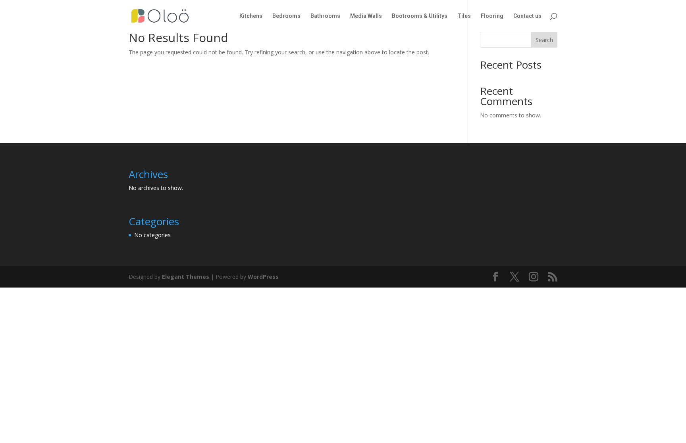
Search (544, 40)
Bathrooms (325, 16)
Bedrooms (286, 16)
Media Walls (366, 16)
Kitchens (250, 16)
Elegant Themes (185, 276)
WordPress (263, 276)
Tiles (464, 16)
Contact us (527, 16)
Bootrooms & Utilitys (419, 16)
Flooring (492, 16)
